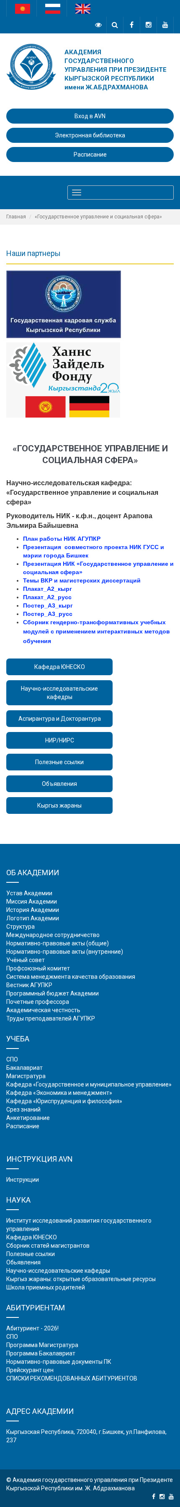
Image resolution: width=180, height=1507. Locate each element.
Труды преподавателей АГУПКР (50, 1018)
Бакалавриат (24, 1067)
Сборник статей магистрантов (48, 1245)
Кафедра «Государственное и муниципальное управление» (89, 1084)
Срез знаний (23, 1109)
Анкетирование (28, 1117)
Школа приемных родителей (45, 1287)
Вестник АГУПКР (29, 985)
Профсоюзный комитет (38, 968)
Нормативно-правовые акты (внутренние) (64, 951)
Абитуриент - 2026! (32, 1328)
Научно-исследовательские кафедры (59, 692)
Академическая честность (43, 1010)
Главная (16, 217)
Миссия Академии (31, 901)
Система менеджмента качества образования (70, 976)
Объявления (59, 783)
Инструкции (22, 1179)
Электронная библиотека (90, 135)
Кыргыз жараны (59, 805)
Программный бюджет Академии (52, 993)
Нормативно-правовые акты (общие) (57, 943)
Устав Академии (29, 893)
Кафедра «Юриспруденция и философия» (64, 1101)
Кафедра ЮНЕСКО (59, 667)
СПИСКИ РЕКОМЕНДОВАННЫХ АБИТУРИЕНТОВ (71, 1378)
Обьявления (23, 1262)
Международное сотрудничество (53, 935)
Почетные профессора (37, 1001)
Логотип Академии (32, 918)
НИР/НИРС (59, 740)
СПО (12, 1059)
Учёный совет (25, 960)
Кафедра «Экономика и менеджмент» (59, 1092)
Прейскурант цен (30, 1370)
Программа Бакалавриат (40, 1353)
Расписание (90, 154)
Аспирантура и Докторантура (59, 718)
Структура (20, 926)
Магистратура (26, 1076)
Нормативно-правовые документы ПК (58, 1361)
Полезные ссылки (59, 762)
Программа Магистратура (42, 1345)
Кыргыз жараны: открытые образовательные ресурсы (81, 1279)
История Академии (32, 910)
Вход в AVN (90, 116)
